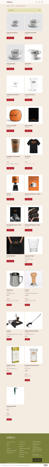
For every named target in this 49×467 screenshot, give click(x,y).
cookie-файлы (10, 465)
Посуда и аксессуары (20, 5)
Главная (8, 5)
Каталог (12, 5)
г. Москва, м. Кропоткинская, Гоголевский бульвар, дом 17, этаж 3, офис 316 (37, 449)
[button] (37, 460)
